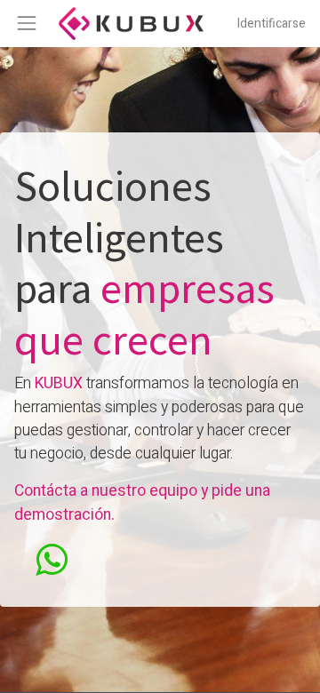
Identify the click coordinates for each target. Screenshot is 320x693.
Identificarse (271, 23)
